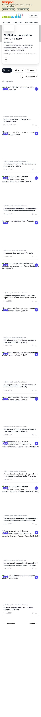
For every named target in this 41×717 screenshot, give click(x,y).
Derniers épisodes (31, 22)
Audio (20, 70)
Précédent (10, 624)
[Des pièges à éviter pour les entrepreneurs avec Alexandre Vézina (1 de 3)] (20, 372)
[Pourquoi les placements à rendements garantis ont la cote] (20, 595)
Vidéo (32, 70)
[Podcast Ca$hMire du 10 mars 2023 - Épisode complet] (20, 107)
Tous (9, 70)
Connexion (34, 16)
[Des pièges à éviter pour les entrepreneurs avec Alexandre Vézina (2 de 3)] (20, 417)
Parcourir (6, 22)
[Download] (36, 124)
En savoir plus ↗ (23, 9)
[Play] (36, 89)
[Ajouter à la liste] (32, 124)
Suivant (32, 624)
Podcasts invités (8, 9)
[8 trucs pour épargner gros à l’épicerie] (20, 240)
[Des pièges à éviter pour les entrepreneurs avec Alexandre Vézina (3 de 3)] (20, 328)
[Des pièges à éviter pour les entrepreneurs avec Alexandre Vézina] (20, 152)
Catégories (17, 22)
